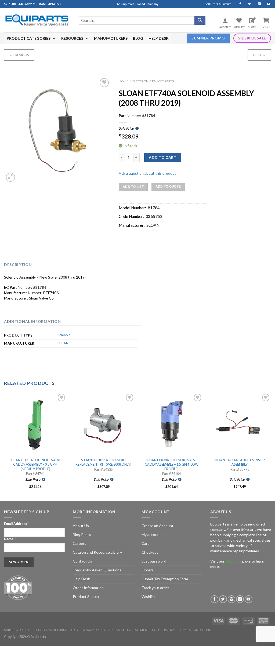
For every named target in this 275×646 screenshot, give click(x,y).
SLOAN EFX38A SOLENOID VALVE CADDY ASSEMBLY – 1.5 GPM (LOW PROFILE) (171, 464)
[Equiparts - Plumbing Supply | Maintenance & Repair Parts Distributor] (37, 20)
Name (10, 539)
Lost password (154, 561)
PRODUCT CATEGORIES (28, 38)
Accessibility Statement (128, 630)
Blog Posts (82, 534)
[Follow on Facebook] (238, 4)
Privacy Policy (94, 630)
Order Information (88, 587)
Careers (79, 543)
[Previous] (4, 446)
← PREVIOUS (19, 55)
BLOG (138, 38)
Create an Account (157, 525)
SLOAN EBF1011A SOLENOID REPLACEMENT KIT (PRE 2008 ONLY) (103, 462)
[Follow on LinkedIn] (257, 4)
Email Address (16, 524)
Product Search (86, 596)
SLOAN (63, 343)
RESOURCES (72, 38)
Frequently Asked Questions (97, 570)
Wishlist (148, 596)
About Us (81, 525)
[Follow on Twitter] (247, 4)
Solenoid (64, 335)
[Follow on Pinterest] (232, 599)
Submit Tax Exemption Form (165, 578)
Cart (145, 543)
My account (151, 534)
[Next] (271, 446)
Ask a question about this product (147, 173)
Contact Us (82, 561)
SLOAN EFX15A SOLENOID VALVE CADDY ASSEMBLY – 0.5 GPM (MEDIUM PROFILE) (35, 464)
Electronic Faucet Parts (153, 81)
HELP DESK (159, 38)
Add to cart (162, 157)
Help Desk (81, 578)
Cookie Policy (163, 630)
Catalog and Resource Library (97, 552)
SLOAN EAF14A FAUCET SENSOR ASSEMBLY (239, 462)
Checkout (150, 552)
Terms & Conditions (194, 630)
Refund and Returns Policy (55, 630)
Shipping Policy (17, 630)
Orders (148, 570)
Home (123, 81)
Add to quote (168, 186)
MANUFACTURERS (111, 38)
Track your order (155, 587)
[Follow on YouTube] (266, 4)
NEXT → (259, 55)
